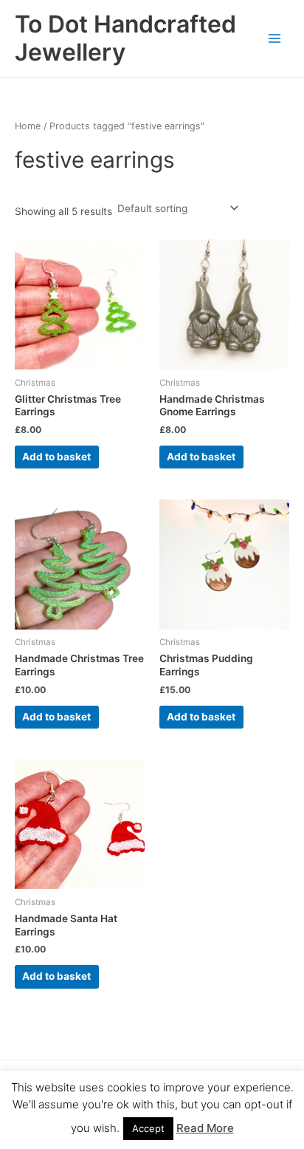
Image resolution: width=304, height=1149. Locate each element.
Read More (205, 1128)
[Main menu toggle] (274, 38)
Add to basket (56, 457)
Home (28, 126)
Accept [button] (148, 1128)
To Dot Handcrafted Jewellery (125, 38)
